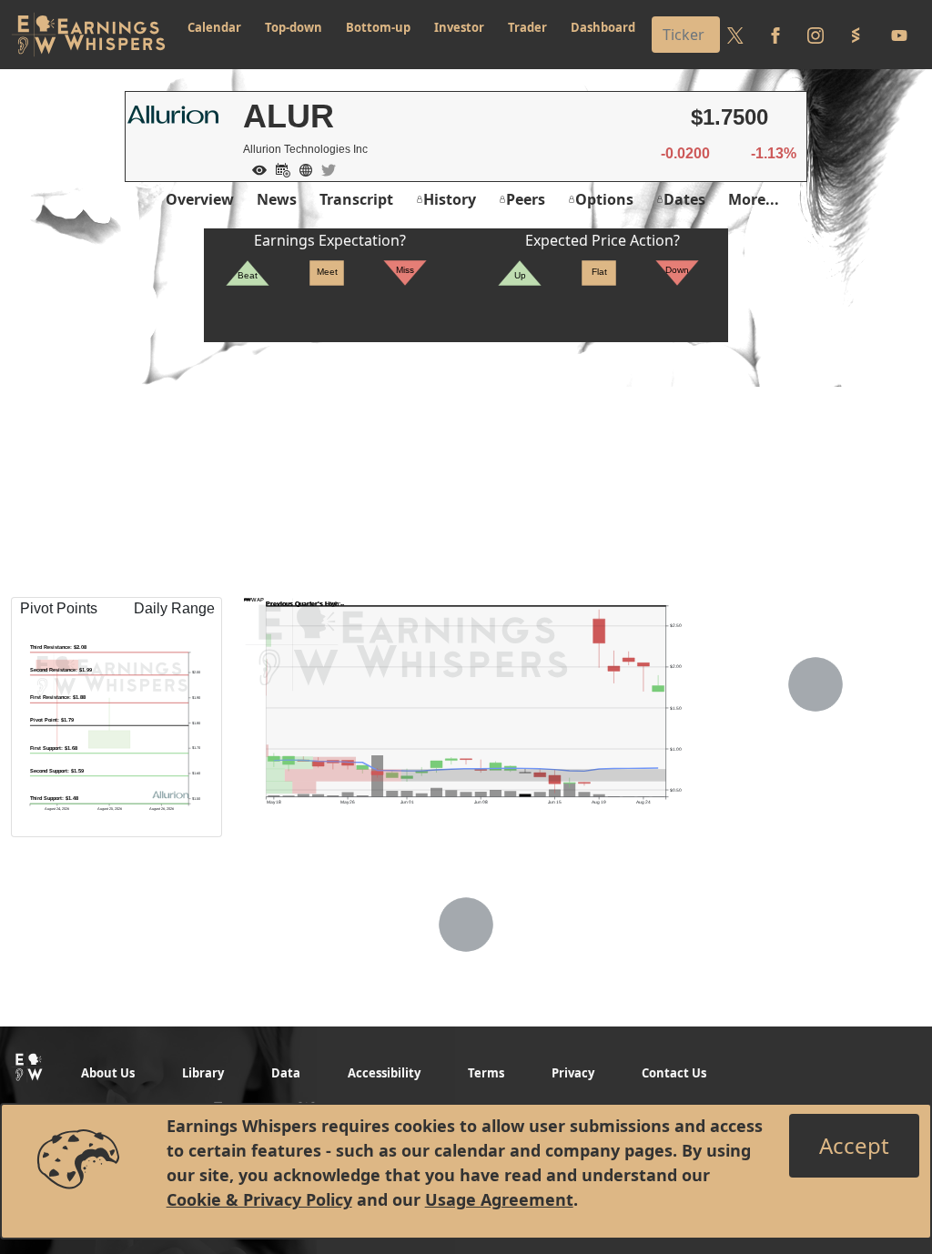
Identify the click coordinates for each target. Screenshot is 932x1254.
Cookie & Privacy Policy (259, 1199)
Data (285, 1073)
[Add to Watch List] (255, 168)
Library (203, 1073)
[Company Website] (301, 168)
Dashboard (603, 27)
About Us (108, 1073)
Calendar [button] (214, 27)
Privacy (573, 1073)
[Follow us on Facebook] (775, 34)
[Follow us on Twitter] (735, 34)
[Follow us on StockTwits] (855, 34)
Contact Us (674, 1073)
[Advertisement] (466, 469)
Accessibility (384, 1073)
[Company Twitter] (324, 168)
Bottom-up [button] (378, 27)
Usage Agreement (499, 1199)
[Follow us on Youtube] (899, 34)
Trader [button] (527, 27)
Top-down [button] (293, 27)
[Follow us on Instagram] (815, 34)
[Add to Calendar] (278, 168)
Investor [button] (459, 27)
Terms (486, 1073)
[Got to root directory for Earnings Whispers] (88, 34)
